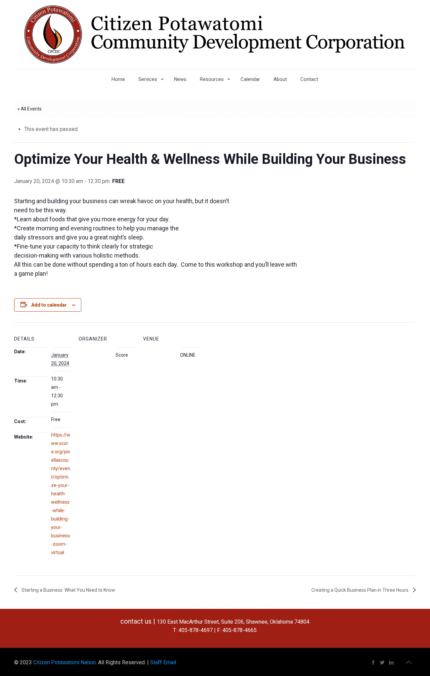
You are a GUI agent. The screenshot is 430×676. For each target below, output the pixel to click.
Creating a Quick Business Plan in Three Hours (360, 590)
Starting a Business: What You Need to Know (67, 590)
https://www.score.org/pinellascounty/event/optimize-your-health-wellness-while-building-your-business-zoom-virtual (60, 493)
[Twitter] (382, 663)
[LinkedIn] (391, 663)
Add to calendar (49, 305)
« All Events (29, 108)
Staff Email (163, 662)
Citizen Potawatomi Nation (64, 662)
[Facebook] (373, 663)
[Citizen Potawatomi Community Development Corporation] (215, 34)
